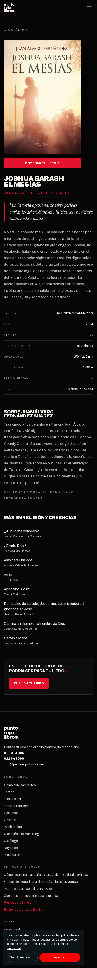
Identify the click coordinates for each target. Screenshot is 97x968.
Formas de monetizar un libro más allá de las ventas (41, 881)
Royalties (11, 848)
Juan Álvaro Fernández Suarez (28, 413)
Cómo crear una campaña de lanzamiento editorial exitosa (46, 875)
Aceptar (60, 957)
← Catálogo (16, 29)
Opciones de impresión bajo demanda (31, 895)
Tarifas (9, 792)
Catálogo (11, 841)
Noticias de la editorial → (26, 909)
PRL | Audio (12, 854)
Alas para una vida (18, 560)
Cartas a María (15, 638)
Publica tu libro (29, 683)
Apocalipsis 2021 (17, 589)
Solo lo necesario (22, 957)
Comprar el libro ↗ (42, 163)
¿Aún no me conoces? (21, 531)
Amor (8, 575)
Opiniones (11, 813)
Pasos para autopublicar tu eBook (28, 888)
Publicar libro (13, 827)
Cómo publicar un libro (20, 785)
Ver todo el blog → (20, 902)
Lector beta (12, 799)
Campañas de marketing (21, 834)
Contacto (11, 820)
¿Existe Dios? (15, 546)
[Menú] (89, 8)
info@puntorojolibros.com (24, 764)
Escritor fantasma (17, 806)
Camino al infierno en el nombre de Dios (34, 623)
